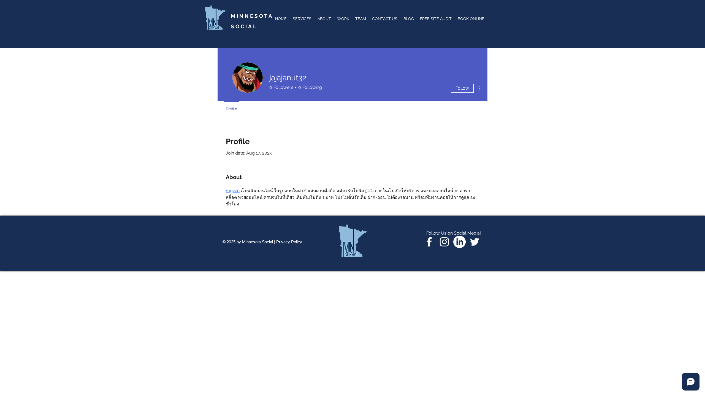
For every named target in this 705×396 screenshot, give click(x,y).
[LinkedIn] (459, 242)
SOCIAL (244, 26)
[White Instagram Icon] (444, 242)
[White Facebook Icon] (429, 242)
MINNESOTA (252, 18)
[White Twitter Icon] (474, 242)
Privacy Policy (289, 242)
